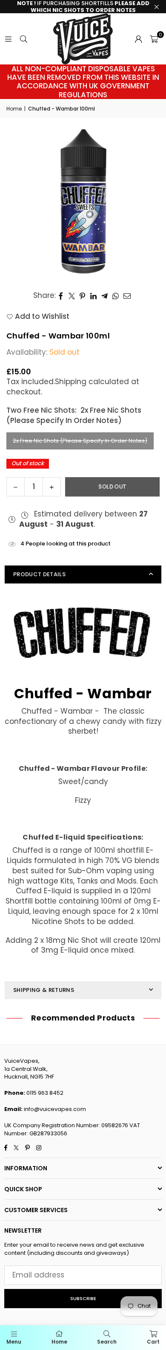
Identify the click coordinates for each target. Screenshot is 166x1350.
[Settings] (138, 39)
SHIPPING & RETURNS (43, 990)
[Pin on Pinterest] (83, 296)
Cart (153, 1341)
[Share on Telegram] (104, 296)
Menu (13, 1341)
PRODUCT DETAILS (39, 574)
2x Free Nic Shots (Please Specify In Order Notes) (80, 441)
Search (107, 1341)
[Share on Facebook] (61, 296)
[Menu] (8, 39)
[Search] (23, 39)
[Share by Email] (127, 296)
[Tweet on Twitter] (72, 296)
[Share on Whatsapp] (115, 296)
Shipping (70, 381)
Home (14, 108)
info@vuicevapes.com (55, 1109)
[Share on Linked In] (93, 296)
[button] (154, 39)
